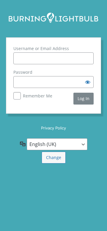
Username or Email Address (41, 48)
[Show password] (88, 82)
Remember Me (37, 96)
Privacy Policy (53, 128)
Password (22, 72)
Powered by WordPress (53, 17)
